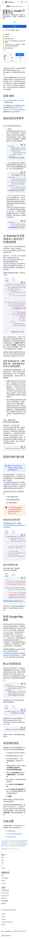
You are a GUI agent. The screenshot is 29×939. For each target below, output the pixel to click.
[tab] (6, 279)
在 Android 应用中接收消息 (14, 834)
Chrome (3, 916)
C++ (20, 60)
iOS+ (11, 54)
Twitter (3, 880)
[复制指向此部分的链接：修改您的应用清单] (4, 122)
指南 (2, 857)
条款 (2, 931)
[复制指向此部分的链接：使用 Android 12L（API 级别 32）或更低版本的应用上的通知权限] (21, 366)
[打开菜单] (2, 2)
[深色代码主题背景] (22, 144)
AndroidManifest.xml (15, 695)
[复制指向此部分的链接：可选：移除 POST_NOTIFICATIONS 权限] (20, 422)
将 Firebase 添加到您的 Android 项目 (14, 100)
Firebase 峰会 (4, 878)
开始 (14, 26)
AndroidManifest (15, 157)
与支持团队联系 (5, 890)
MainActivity (17, 713)
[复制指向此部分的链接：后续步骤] (15, 821)
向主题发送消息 (10, 837)
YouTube (3, 883)
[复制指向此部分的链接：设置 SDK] (15, 96)
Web (12, 57)
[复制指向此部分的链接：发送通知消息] (20, 743)
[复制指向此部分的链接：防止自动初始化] (22, 664)
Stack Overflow (5, 893)
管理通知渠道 (10, 217)
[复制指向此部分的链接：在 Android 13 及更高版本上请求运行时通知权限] (17, 242)
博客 (2, 875)
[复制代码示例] (24, 144)
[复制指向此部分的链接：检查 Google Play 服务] (10, 620)
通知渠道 (16, 199)
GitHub (3, 868)
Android (20, 54)
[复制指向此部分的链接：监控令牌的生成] (19, 565)
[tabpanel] (14, 308)
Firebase (3, 919)
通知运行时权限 (19, 356)
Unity (12, 60)
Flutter (20, 57)
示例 (2, 863)
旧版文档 (3, 903)
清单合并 (18, 435)
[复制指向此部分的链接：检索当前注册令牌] (21, 520)
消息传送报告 (20, 110)
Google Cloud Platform (7, 922)
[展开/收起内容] (10, 34)
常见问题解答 (4, 901)
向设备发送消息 (10, 831)
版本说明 (3, 898)
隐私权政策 (8, 931)
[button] (6, 279)
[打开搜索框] (19, 2)
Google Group (5, 895)
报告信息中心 (11, 807)
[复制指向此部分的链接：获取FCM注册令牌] (4, 460)
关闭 (14, 22)
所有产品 (3, 924)
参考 (2, 860)
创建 (14, 203)
